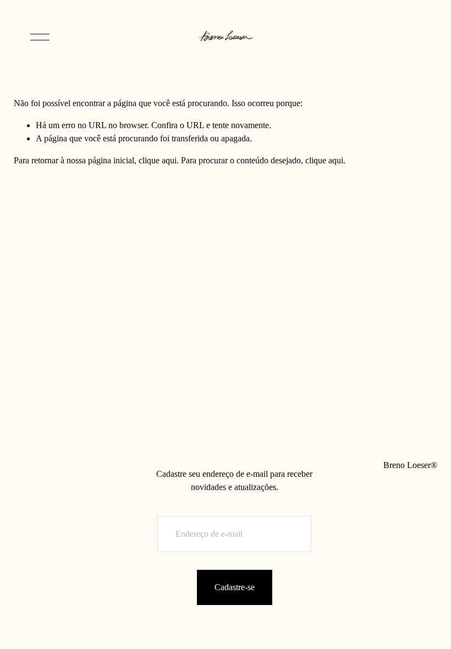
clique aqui (158, 160)
